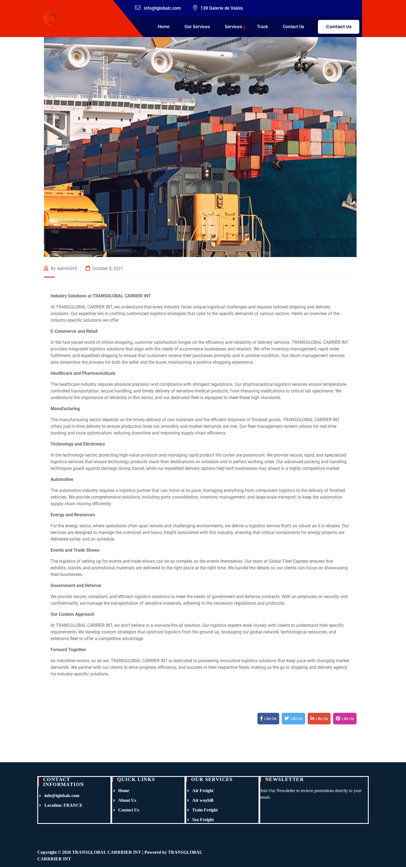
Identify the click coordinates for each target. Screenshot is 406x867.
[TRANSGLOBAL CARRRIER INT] (50, 18)
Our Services (197, 26)
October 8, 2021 (107, 268)
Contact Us (293, 26)
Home (164, 26)
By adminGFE (64, 268)
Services (233, 26)
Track (262, 26)
